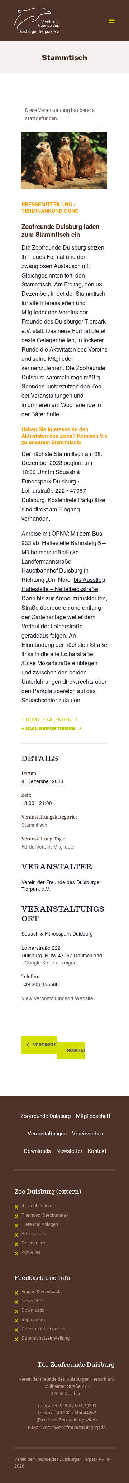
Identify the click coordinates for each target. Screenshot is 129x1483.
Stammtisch (34, 824)
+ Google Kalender (46, 720)
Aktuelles (31, 1252)
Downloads (33, 1310)
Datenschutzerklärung (44, 1328)
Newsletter (33, 1300)
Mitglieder (64, 846)
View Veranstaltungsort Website (57, 998)
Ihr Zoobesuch (36, 1205)
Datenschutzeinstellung (46, 1338)
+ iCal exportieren (48, 729)
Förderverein (36, 846)
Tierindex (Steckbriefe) (45, 1215)
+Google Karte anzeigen (49, 962)
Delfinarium (33, 1243)
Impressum (33, 1319)
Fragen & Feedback (41, 1291)
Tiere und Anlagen (40, 1224)
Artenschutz (34, 1233)
